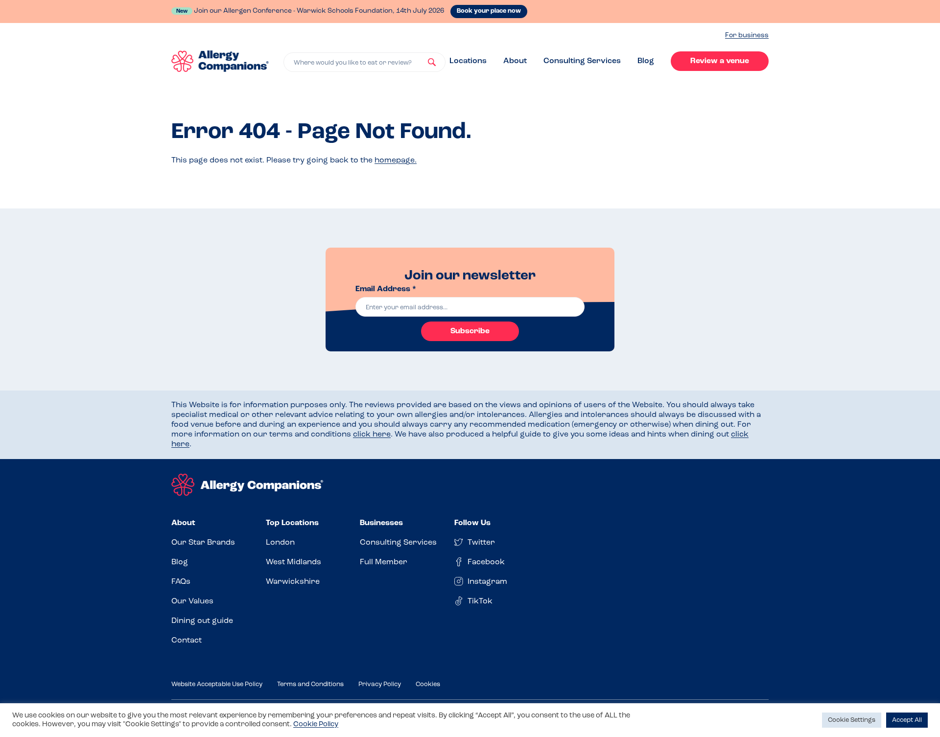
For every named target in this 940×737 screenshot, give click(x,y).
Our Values (192, 601)
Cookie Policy (315, 724)
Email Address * (385, 289)
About (515, 61)
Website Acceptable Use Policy (216, 684)
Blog (645, 61)
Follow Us (472, 523)
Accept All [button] (907, 720)
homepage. (396, 160)
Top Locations (292, 523)
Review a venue (719, 61)
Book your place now (489, 11)
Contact (186, 641)
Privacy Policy (379, 684)
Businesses (381, 523)
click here (372, 434)
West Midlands (293, 562)
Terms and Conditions (310, 684)
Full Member (383, 562)
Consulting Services (582, 61)
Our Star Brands (203, 543)
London (280, 543)
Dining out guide (202, 621)
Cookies (428, 684)
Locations (468, 61)
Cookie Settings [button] (851, 720)
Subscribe (470, 331)
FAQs (180, 582)
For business (747, 35)
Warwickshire (293, 582)
